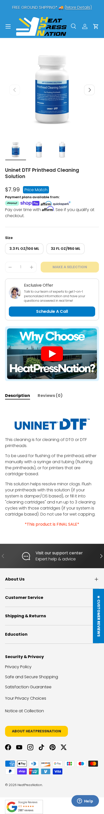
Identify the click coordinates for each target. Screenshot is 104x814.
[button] (95, 26)
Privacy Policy (18, 667)
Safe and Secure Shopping (31, 677)
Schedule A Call (52, 311)
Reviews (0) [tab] (50, 395)
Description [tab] (17, 395)
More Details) (79, 7)
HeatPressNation (29, 785)
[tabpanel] (52, 466)
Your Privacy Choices (25, 698)
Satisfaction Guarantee (28, 687)
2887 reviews (25, 810)
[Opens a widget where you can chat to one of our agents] (85, 801)
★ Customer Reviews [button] (98, 616)
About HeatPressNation (36, 731)
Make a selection (70, 266)
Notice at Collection (24, 711)
